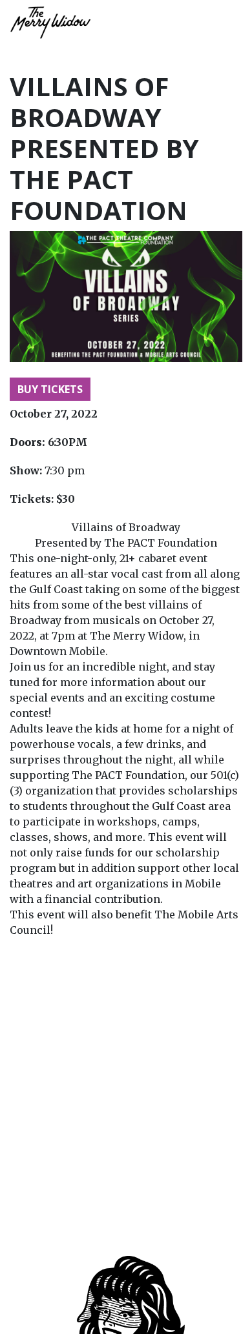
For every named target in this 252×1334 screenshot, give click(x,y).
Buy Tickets (50, 389)
